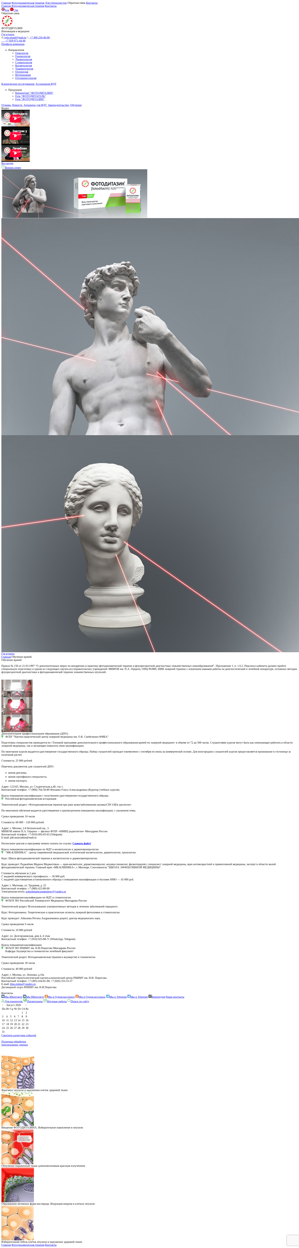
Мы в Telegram (118, 996)
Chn (15, 10)
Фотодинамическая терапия (27, 2)
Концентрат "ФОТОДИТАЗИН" (34, 92)
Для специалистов (56, 2)
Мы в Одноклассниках (61, 996)
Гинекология (22, 56)
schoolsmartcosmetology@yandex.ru (46, 891)
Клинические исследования (18, 83)
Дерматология (23, 59)
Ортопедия (21, 71)
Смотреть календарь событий (18, 1035)
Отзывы (6, 105)
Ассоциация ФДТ (45, 83)
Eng (7, 10)
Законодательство (59, 105)
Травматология (24, 68)
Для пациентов (14, 1001)
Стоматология (23, 62)
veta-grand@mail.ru (15, 37)
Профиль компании (13, 44)
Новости (17, 105)
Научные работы (57, 1001)
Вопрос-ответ (13, 167)
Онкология (21, 53)
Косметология (23, 65)
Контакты (92, 2)
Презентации (35, 1001)
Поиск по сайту (80, 1001)
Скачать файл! (82, 843)
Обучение (76, 105)
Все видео (7, 163)
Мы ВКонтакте (13, 996)
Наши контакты (175, 996)
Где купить (7, 653)
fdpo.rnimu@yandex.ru (23, 984)
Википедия (158, 996)
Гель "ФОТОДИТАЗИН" (30, 99)
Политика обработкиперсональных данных (14, 1043)
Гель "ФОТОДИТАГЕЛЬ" (30, 96)
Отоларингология (25, 78)
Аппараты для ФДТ (35, 105)
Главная (6, 2)
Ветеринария (23, 74)
